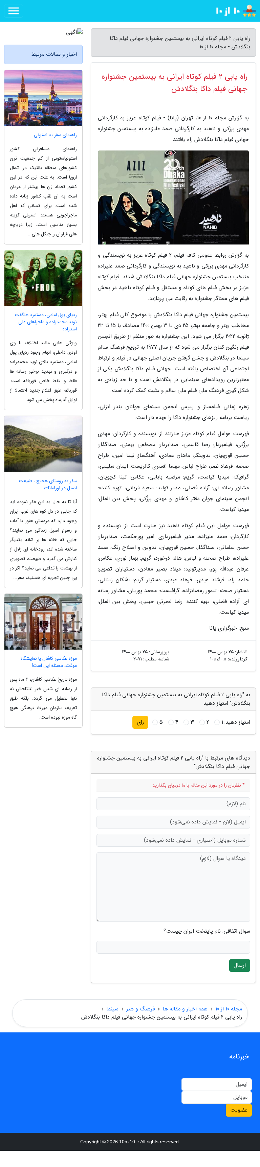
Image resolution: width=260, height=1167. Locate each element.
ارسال (240, 965)
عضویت (238, 1110)
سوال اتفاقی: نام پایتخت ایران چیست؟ (207, 931)
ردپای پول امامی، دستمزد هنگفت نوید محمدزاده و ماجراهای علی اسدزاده (46, 322)
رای (140, 722)
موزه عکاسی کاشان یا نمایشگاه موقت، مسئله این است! (49, 662)
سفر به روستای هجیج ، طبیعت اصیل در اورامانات (48, 484)
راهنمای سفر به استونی (55, 135)
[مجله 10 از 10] (231, 11)
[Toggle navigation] (13, 11)
